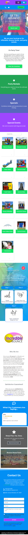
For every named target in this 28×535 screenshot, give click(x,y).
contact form (7, 485)
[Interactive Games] (21, 214)
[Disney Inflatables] (7, 215)
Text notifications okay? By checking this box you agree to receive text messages (14, 516)
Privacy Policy (15, 524)
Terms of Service (8, 525)
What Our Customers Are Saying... (14, 408)
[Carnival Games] (21, 234)
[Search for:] (14, 134)
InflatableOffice (21, 533)
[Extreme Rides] (21, 195)
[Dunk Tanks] (7, 195)
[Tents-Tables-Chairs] (7, 234)
